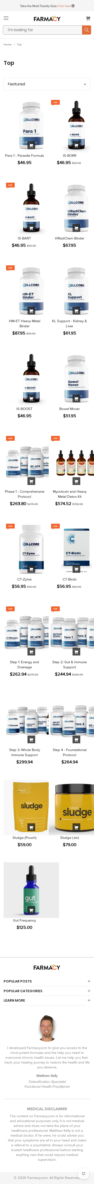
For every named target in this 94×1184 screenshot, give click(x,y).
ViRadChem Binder (69, 238)
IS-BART (24, 238)
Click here (64, 6)
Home (8, 44)
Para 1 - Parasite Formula (24, 155)
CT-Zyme (24, 579)
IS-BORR (69, 155)
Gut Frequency (24, 920)
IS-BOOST (24, 409)
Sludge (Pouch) (24, 837)
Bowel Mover (69, 409)
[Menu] (6, 18)
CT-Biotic (70, 579)
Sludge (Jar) (69, 837)
